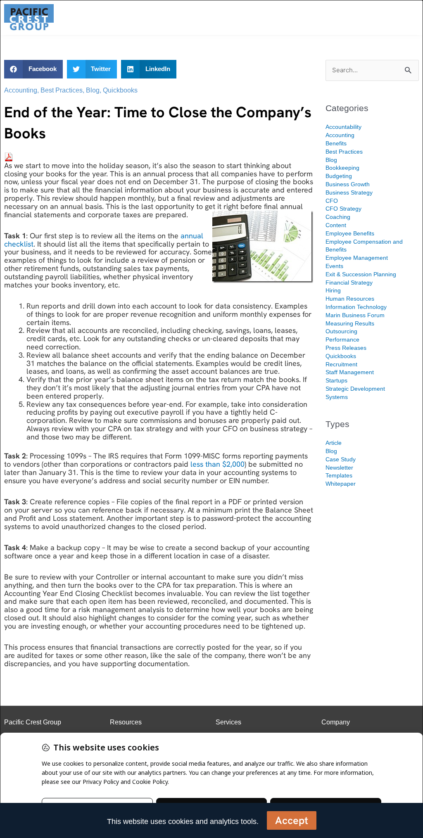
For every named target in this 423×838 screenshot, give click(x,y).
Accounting (20, 90)
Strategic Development (355, 388)
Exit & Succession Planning (361, 274)
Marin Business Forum (355, 315)
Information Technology (356, 307)
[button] (33, 69)
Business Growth (348, 184)
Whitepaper (341, 483)
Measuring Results (350, 323)
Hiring (333, 290)
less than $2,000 (217, 464)
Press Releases (346, 347)
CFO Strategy (343, 208)
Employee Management (357, 257)
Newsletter (339, 467)
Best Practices (61, 90)
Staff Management (350, 372)
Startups (336, 380)
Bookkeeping (342, 167)
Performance (342, 339)
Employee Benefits (350, 233)
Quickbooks (120, 90)
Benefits (336, 143)
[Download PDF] (8, 156)
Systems (337, 397)
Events (334, 266)
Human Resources (350, 298)
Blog (93, 90)
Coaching (338, 217)
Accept (291, 820)
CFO (332, 200)
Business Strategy (349, 192)
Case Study (341, 459)
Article (334, 442)
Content (336, 225)
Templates (339, 475)
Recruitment (341, 364)
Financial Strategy (349, 282)
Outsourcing (341, 331)
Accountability (343, 126)
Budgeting (339, 176)
